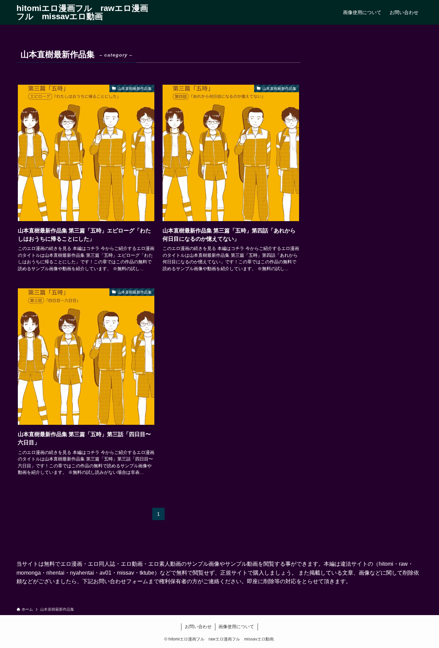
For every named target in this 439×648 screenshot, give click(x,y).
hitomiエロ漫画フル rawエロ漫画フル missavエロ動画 (82, 12)
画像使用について (236, 626)
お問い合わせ (198, 626)
